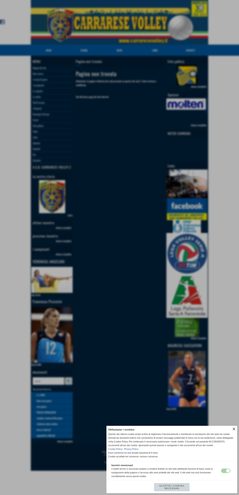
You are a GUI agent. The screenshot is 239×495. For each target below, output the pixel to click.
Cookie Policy (115, 449)
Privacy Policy (131, 449)
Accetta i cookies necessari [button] (171, 487)
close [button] (234, 429)
